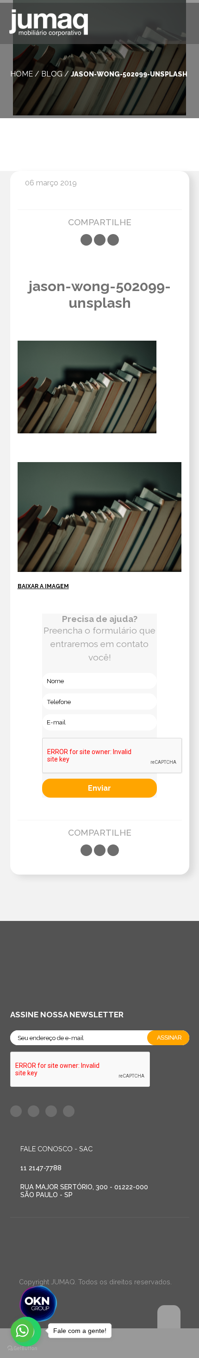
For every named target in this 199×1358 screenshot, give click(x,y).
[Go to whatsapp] (22, 1330)
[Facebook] (86, 240)
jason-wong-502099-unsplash (129, 74)
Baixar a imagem (43, 586)
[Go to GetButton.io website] (22, 1348)
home (21, 74)
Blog (51, 74)
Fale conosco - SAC (56, 1149)
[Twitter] (100, 240)
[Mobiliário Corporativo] (48, 24)
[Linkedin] (113, 240)
